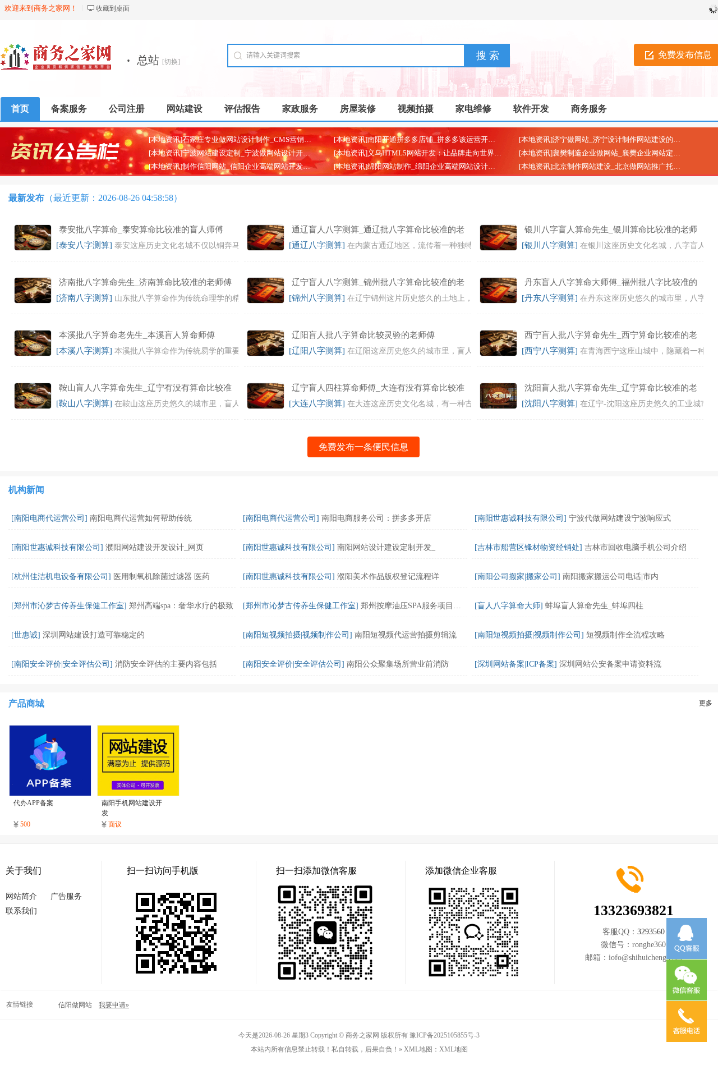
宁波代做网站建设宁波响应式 (620, 518)
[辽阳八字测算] (317, 350)
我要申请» (114, 1005)
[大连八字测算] (317, 403)
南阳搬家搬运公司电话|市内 (611, 576)
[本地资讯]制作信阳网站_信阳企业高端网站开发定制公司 (240, 166)
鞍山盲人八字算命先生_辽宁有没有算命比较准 (145, 387)
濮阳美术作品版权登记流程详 (388, 576)
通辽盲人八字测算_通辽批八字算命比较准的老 (378, 229)
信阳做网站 (75, 1005)
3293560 (651, 932)
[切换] (171, 62)
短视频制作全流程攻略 (625, 635)
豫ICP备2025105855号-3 (444, 1035)
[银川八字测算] (550, 245)
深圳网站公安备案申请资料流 (610, 664)
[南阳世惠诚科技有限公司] (521, 518)
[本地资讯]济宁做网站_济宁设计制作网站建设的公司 (603, 139)
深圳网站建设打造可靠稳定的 (94, 635)
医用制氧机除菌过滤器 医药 (161, 576)
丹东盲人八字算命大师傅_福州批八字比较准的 (610, 282)
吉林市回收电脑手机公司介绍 (635, 547)
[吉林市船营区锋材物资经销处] (528, 547)
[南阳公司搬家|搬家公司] (517, 576)
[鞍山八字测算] (84, 403)
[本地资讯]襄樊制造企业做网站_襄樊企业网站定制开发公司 (614, 153)
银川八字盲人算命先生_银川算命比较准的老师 (610, 229)
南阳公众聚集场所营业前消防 (398, 664)
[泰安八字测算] (84, 245)
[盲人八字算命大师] (509, 606)
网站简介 (21, 896)
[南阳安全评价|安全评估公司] (62, 664)
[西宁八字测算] (550, 350)
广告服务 (66, 896)
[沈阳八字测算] (550, 403)
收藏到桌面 (113, 8)
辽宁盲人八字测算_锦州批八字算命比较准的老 (378, 282)
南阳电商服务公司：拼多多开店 (376, 518)
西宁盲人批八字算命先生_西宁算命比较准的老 (610, 334)
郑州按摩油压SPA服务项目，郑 (415, 606)
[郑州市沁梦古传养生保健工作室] (69, 606)
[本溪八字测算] (84, 350)
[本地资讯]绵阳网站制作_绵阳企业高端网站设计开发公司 (425, 166)
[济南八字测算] (84, 297)
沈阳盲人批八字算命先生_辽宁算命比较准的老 (610, 387)
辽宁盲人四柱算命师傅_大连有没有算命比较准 (378, 387)
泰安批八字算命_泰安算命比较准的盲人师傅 (141, 229)
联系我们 (21, 911)
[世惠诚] (25, 635)
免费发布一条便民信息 (363, 447)
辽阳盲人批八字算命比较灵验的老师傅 (363, 334)
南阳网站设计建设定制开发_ (386, 547)
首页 (20, 108)
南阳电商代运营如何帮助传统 (141, 518)
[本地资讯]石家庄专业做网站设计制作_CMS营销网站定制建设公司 (255, 139)
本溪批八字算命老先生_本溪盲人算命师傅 (137, 334)
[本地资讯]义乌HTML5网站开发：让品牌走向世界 (414, 153)
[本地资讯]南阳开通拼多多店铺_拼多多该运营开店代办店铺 (429, 139)
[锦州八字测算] (317, 297)
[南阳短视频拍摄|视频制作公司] (297, 635)
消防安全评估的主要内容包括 (166, 664)
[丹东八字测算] (550, 297)
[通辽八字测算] (317, 245)
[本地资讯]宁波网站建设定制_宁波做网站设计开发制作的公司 (248, 153)
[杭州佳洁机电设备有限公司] (61, 576)
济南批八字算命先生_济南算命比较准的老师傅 (145, 282)
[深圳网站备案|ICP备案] (516, 664)
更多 (705, 703)
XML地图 (453, 1049)
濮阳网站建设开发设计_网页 (154, 547)
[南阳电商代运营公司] (49, 518)
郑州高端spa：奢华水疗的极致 (181, 606)
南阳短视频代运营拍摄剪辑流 (406, 635)
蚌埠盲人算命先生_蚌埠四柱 (594, 606)
